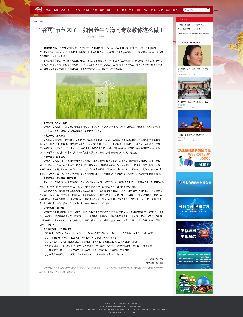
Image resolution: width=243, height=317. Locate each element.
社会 (117, 9)
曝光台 (176, 9)
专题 (95, 9)
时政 (63, 9)
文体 (131, 9)
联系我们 (134, 303)
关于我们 (117, 303)
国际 (109, 9)
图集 (153, 9)
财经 (124, 9)
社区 (70, 9)
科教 (161, 9)
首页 (35, 21)
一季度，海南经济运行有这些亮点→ (192, 24)
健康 (139, 9)
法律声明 (125, 303)
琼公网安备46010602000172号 (122, 312)
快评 (146, 9)
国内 (102, 9)
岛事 (56, 9)
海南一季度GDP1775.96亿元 (189, 29)
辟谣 (168, 9)
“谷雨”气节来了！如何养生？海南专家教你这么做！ (194, 33)
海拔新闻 (91, 36)
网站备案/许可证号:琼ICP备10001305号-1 (150, 309)
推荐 (48, 9)
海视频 (86, 9)
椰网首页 (108, 303)
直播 (78, 9)
